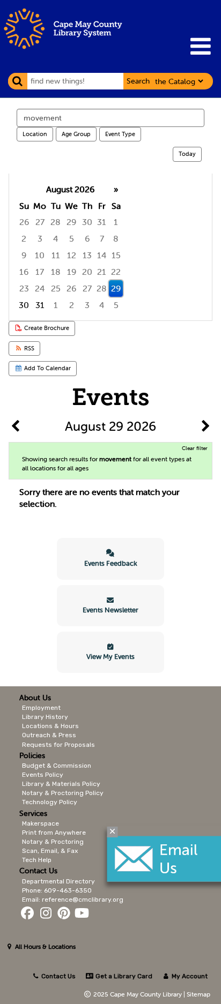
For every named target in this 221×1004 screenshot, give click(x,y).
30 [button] (87, 221)
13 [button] (87, 255)
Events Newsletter (110, 610)
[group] (110, 247)
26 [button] (24, 221)
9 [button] (23, 255)
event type (120, 134)
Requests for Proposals (58, 744)
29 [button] (71, 221)
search (138, 81)
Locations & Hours (50, 726)
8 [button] (116, 238)
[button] (200, 46)
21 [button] (101, 271)
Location (35, 134)
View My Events (110, 656)
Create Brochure (46, 328)
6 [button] (87, 238)
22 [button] (116, 271)
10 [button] (40, 255)
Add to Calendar (47, 368)
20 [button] (87, 271)
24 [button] (40, 288)
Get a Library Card (123, 976)
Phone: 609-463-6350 (57, 890)
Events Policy (42, 774)
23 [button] (24, 288)
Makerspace (40, 823)
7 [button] (102, 238)
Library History (45, 717)
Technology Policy (49, 802)
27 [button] (40, 221)
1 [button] (116, 221)
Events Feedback (110, 563)
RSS (28, 348)
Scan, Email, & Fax (50, 851)
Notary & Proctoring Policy (63, 793)
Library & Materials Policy (61, 784)
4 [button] (55, 238)
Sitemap (198, 994)
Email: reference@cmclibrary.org (72, 899)
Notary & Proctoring (53, 841)
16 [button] (23, 271)
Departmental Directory (58, 881)
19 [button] (71, 271)
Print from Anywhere (54, 832)
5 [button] (71, 238)
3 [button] (40, 238)
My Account (189, 976)
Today (187, 154)
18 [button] (56, 271)
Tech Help (36, 860)
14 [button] (102, 255)
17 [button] (39, 271)
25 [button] (56, 288)
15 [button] (116, 255)
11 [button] (55, 255)
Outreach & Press (49, 735)
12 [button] (71, 255)
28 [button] (55, 221)
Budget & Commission (56, 765)
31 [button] (101, 221)
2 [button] (23, 238)
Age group (76, 134)
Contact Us (58, 976)
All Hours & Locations (44, 946)
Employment (41, 707)
